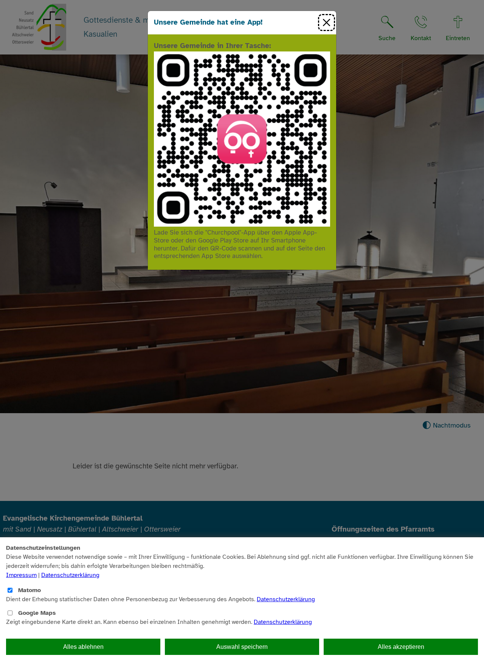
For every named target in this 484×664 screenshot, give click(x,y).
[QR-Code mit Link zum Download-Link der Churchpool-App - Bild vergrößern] (242, 138)
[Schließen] (326, 22)
